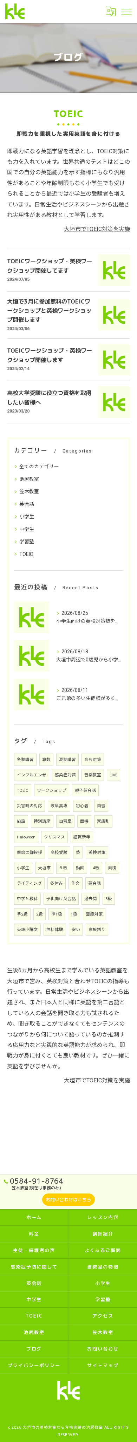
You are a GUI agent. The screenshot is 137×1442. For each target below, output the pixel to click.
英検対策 (97, 852)
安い (76, 929)
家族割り (97, 929)
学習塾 (26, 541)
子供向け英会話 (61, 898)
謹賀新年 (81, 837)
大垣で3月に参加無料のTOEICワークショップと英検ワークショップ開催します (49, 310)
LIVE (113, 775)
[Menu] (126, 11)
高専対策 (92, 759)
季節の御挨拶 (29, 852)
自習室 (65, 821)
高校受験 (59, 852)
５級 (63, 867)
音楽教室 (92, 775)
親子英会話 (85, 790)
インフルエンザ (31, 775)
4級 (96, 867)
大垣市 (44, 867)
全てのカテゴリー (39, 466)
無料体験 (54, 929)
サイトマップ (103, 1365)
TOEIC (26, 554)
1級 (74, 914)
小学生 (26, 516)
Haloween (26, 837)
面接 (84, 821)
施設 (21, 821)
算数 (46, 759)
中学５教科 (27, 898)
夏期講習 (67, 759)
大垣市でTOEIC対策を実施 (97, 229)
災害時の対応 (29, 805)
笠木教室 (29, 491)
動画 (80, 867)
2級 (39, 914)
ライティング (29, 883)
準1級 (56, 914)
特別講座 (42, 821)
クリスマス (54, 837)
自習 (101, 805)
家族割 (103, 821)
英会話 (26, 504)
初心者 (82, 805)
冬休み (56, 883)
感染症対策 (65, 775)
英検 (112, 867)
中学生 (26, 529)
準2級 (22, 914)
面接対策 (94, 914)
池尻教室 (29, 479)
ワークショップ (51, 790)
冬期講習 (25, 759)
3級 (108, 898)
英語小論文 (27, 929)
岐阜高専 (59, 805)
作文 (75, 883)
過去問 (90, 898)
